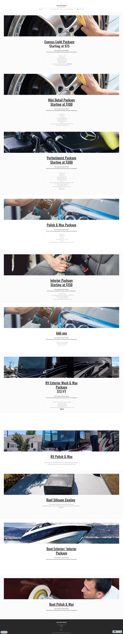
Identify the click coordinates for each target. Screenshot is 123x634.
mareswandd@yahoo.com (62, 624)
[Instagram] (77, 9)
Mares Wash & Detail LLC (62, 5)
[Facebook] (78, 9)
